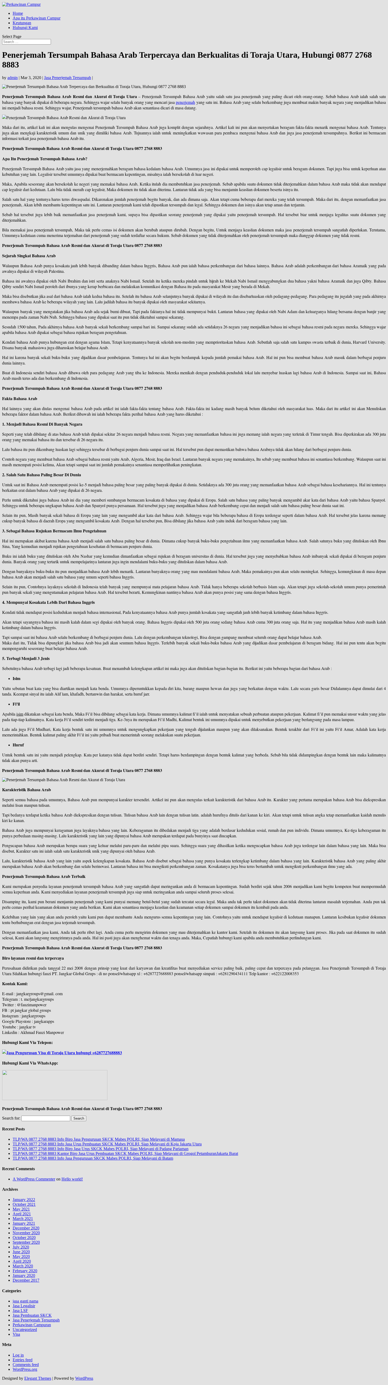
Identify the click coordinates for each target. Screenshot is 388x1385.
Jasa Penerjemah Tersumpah (67, 77)
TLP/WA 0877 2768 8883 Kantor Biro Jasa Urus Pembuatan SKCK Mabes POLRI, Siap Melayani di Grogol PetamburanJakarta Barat (125, 1153)
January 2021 (24, 1223)
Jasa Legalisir (24, 1306)
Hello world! (72, 1179)
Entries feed (22, 1360)
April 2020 (22, 1261)
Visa (16, 1334)
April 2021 (22, 1214)
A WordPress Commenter (34, 1179)
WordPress (84, 1378)
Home (18, 13)
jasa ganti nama (25, 1301)
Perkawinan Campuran (32, 1325)
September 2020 (26, 1242)
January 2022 (24, 1199)
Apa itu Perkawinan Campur (36, 18)
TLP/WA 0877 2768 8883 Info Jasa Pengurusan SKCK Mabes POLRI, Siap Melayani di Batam (93, 1158)
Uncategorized (25, 1329)
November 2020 (26, 1233)
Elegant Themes (37, 1378)
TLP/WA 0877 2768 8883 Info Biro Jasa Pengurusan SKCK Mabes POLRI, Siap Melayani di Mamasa (99, 1139)
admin (12, 77)
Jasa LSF (20, 1310)
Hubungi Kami (25, 27)
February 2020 (25, 1271)
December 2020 (26, 1228)
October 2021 (24, 1204)
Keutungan (22, 23)
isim (19, 714)
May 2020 (21, 1256)
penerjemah (185, 102)
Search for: (11, 1118)
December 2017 (26, 1280)
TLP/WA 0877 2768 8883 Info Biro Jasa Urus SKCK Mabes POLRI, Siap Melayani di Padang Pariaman (100, 1148)
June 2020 (21, 1252)
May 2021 (21, 1209)
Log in (18, 1355)
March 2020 (23, 1266)
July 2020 (21, 1247)
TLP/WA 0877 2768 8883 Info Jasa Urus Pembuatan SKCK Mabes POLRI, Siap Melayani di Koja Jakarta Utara (107, 1144)
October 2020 (24, 1237)
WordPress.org (25, 1369)
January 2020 (24, 1275)
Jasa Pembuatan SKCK (32, 1315)
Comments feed (26, 1364)
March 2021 (23, 1218)
